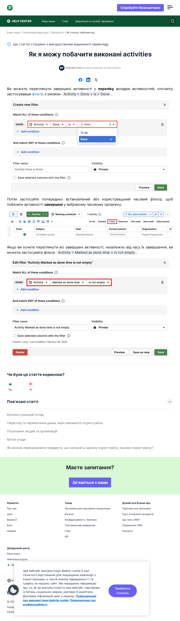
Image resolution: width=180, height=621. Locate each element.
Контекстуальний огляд (25, 415)
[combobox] (10, 582)
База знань (13, 32)
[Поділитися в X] (96, 80)
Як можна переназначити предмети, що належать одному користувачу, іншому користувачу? (80, 448)
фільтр (37, 94)
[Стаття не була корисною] (30, 384)
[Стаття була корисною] (10, 384)
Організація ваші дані (36, 32)
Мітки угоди (16, 439)
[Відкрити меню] (170, 8)
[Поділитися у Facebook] (80, 80)
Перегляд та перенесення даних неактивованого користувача (55, 423)
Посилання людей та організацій (32, 431)
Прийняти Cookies (122, 591)
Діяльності (57, 32)
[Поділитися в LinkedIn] (88, 80)
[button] (13, 590)
